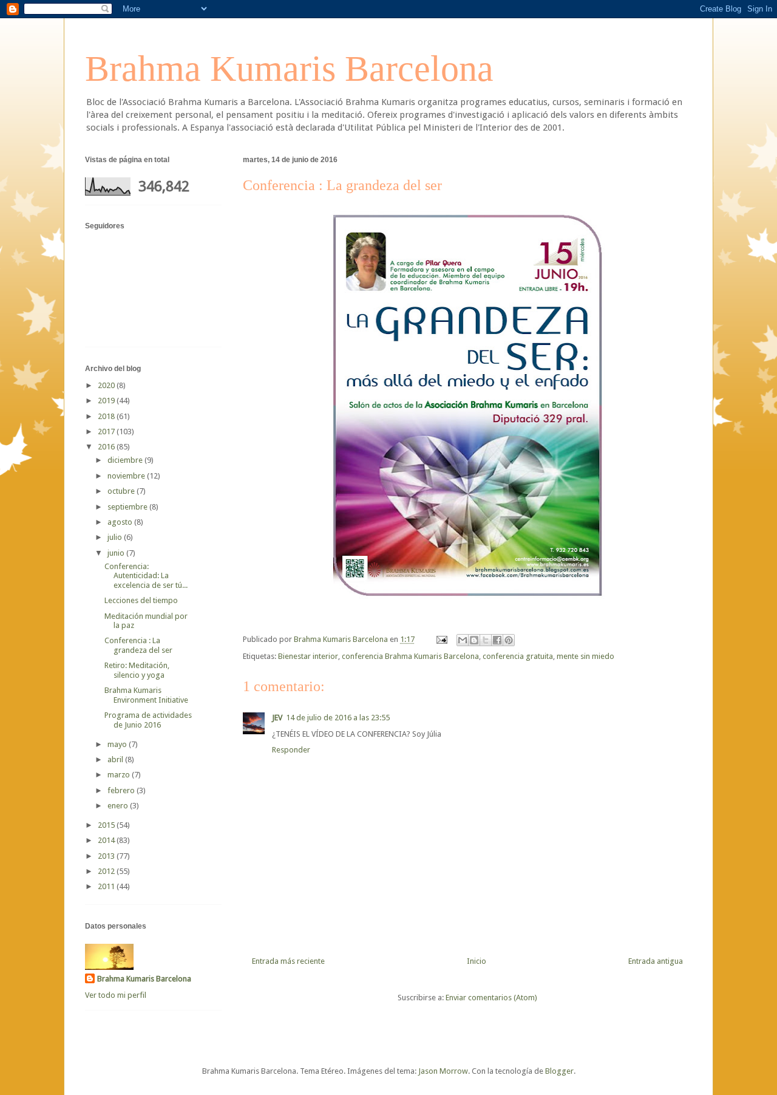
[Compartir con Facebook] (497, 640)
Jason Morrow (443, 1071)
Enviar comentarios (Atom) (491, 997)
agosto (120, 522)
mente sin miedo (585, 656)
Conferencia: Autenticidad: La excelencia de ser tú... (146, 576)
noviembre (127, 475)
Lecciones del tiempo (141, 600)
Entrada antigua (655, 961)
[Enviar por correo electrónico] (462, 640)
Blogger (559, 1071)
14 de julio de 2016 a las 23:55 (338, 717)
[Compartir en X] (486, 640)
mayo (118, 744)
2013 (107, 856)
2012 (107, 871)
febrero (122, 790)
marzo (119, 774)
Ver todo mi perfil (115, 995)
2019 (107, 400)
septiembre (128, 506)
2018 (107, 416)
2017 (107, 431)
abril (116, 759)
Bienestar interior (308, 656)
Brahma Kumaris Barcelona (289, 69)
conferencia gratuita (518, 656)
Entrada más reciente (288, 961)
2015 (107, 825)
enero (118, 805)
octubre (122, 491)
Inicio (476, 961)
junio (116, 553)
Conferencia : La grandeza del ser (138, 645)
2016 (107, 446)
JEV (277, 717)
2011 (107, 886)
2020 (107, 385)
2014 (107, 840)
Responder (291, 749)
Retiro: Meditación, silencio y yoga (136, 670)
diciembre (125, 460)
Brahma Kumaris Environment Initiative (146, 695)
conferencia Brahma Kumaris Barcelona (410, 656)
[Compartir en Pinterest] (509, 640)
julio (115, 537)
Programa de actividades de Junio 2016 (148, 720)
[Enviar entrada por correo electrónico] (440, 639)
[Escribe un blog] (474, 640)
